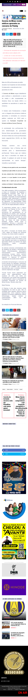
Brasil (4, 389)
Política (16, 389)
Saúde (5, 29)
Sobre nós (10, 689)
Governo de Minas (8, 93)
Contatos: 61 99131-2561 (20, 689)
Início (4, 689)
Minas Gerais (10, 389)
